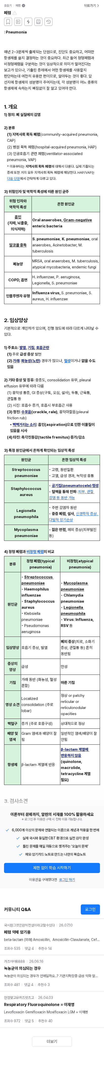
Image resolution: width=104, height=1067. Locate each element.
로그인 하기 (67, 880)
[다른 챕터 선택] (23, 6)
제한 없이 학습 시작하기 (52, 867)
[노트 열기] (38, 22)
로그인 (90, 909)
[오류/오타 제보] (14, 12)
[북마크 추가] (8, 22)
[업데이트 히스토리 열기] (48, 22)
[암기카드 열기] (28, 22)
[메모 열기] (18, 22)
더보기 (52, 1041)
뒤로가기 (90, 6)
